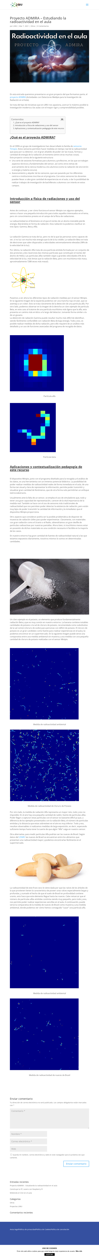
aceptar (49, 1254)
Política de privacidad (27, 1229)
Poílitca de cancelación (60, 1229)
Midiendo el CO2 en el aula (21, 1193)
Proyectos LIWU (16, 1206)
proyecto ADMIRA (18, 97)
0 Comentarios (43, 26)
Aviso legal (14, 1229)
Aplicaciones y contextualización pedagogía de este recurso (39, 128)
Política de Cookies (43, 1229)
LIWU (15, 26)
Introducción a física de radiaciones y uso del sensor (36, 125)
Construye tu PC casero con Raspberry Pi (26, 1189)
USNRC (22, 837)
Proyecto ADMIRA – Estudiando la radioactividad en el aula (33, 1185)
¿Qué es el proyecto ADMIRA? (27, 122)
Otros (33, 26)
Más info (79, 1251)
